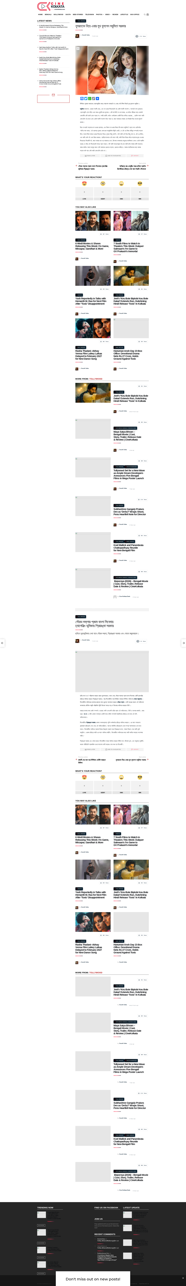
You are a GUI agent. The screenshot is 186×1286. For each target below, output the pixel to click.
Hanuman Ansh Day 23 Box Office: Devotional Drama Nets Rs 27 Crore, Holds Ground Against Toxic (128, 355)
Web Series (130, 541)
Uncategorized (132, 466)
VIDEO (107, 14)
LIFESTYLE (124, 14)
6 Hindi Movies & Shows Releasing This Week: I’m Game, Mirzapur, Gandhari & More (92, 246)
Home (40, 14)
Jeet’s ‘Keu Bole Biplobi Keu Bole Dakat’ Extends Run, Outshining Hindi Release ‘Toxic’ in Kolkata (131, 301)
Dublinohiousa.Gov (103, 1253)
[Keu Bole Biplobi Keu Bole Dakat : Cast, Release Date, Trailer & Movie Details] (41, 1264)
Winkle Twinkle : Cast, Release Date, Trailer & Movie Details (54, 1249)
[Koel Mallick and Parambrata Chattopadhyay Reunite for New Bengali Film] (93, 542)
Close (183, 1278)
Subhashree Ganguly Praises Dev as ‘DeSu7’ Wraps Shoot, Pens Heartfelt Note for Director (130, 512)
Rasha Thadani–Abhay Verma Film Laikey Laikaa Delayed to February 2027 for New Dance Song (88, 355)
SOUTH (68, 14)
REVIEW (115, 14)
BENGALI (48, 14)
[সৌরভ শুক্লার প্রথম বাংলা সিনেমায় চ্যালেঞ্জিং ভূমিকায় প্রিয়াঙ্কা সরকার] (2, 643)
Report (136, 155)
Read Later (91, 155)
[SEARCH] (145, 14)
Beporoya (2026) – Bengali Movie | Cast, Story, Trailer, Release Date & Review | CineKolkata (131, 584)
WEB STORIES (78, 14)
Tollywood (119, 295)
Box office (119, 347)
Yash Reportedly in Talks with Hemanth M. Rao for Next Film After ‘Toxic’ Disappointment (90, 301)
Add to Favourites (114, 155)
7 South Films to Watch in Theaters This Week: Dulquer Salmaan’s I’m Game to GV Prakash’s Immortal (129, 247)
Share (77, 48)
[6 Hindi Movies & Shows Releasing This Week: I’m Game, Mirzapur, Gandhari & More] (93, 221)
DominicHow (101, 1239)
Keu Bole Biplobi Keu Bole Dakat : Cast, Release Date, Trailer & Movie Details (54, 1264)
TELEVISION (89, 14)
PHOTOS (99, 14)
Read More (41, 1225)
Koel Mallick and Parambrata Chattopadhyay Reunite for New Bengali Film (128, 548)
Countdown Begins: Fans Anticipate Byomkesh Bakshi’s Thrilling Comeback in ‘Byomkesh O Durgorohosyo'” (107, 1257)
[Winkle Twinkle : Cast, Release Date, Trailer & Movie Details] (41, 1250)
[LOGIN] (147, 14)
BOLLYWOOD (58, 14)
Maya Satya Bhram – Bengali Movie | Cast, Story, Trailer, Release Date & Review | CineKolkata (127, 435)
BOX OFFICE (134, 14)
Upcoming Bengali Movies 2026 (126, 428)
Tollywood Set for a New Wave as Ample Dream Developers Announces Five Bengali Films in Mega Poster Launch (129, 474)
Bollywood (81, 240)
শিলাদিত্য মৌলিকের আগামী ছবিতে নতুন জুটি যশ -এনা (108, 1241)
